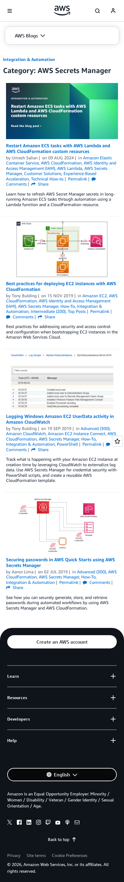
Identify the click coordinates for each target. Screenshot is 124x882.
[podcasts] (67, 823)
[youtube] (57, 823)
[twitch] (48, 823)
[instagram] (38, 823)
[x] (9, 823)
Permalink (77, 178)
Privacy (13, 855)
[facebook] (19, 823)
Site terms (36, 855)
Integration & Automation (29, 59)
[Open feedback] (117, 441)
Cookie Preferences (69, 855)
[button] (30, 35)
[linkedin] (28, 823)
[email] (77, 823)
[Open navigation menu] (9, 11)
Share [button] (42, 183)
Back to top (58, 839)
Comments (22, 316)
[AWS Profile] (113, 11)
